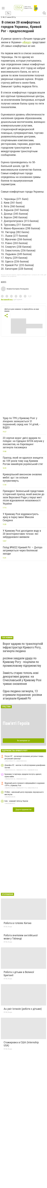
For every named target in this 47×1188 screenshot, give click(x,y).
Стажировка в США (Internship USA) (21, 1044)
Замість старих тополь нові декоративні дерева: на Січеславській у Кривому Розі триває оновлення (22, 678)
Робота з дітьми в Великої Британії (19, 973)
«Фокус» (26, 42)
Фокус (3, 282)
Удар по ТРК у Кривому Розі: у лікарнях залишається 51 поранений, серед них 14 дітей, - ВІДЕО (21, 423)
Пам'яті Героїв (16, 723)
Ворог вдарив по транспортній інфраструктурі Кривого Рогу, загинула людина (23, 647)
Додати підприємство (23, 809)
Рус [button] (8, 13)
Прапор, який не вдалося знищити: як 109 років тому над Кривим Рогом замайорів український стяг (23, 461)
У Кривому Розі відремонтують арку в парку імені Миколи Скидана (21, 517)
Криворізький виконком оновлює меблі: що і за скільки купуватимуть (22, 477)
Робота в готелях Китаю (17, 923)
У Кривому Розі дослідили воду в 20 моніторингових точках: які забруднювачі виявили (22, 534)
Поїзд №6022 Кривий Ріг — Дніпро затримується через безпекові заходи (22, 550)
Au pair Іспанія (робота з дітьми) (23, 1008)
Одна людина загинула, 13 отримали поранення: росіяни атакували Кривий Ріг (22, 694)
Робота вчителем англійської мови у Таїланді (21, 937)
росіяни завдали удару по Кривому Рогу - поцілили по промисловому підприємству (22, 661)
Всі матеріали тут (23, 740)
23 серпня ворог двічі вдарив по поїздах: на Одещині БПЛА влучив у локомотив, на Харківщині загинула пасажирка (23, 442)
